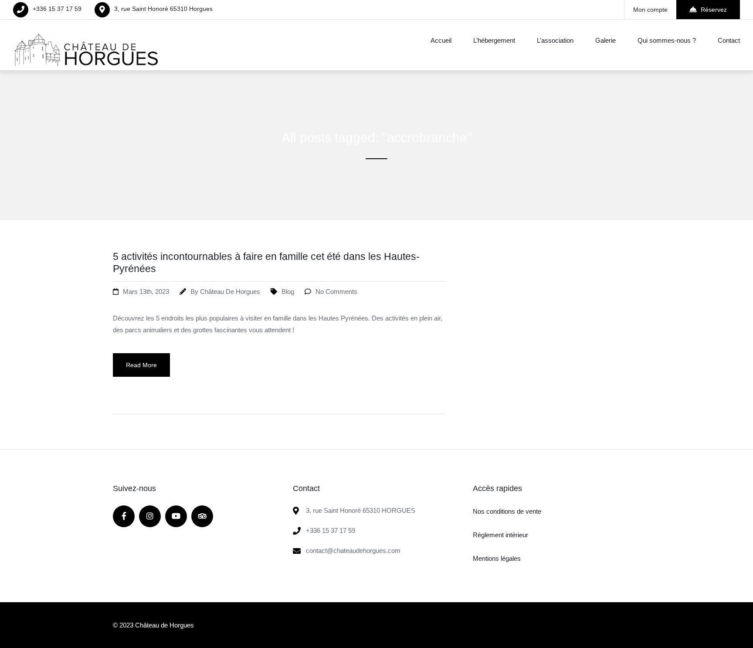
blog (288, 291)
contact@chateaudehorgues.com (353, 550)
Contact (729, 40)
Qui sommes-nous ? (667, 40)
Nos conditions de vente (507, 511)
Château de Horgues (230, 291)
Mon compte (650, 9)
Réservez (714, 9)
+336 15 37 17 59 (57, 8)
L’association (555, 40)
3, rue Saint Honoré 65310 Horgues (163, 8)
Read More (141, 365)
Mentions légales (497, 558)
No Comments (336, 291)
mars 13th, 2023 (146, 291)
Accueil (441, 40)
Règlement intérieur (500, 535)
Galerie (605, 40)
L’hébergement (494, 40)
